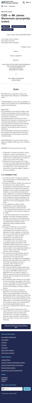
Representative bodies (8, 368)
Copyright (4, 348)
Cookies (3, 345)
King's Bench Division (19, 26)
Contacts (4, 342)
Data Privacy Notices (7, 350)
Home (5, 6)
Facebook (4, 377)
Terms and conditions (7, 353)
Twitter (3, 381)
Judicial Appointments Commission (12, 365)
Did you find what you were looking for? (16, 326)
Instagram (4, 379)
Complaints (4, 340)
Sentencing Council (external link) (11, 370)
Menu (27, 2)
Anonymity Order (7, 29)
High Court (6, 26)
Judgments (12, 6)
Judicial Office (5, 360)
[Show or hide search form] (24, 2)
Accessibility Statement (8, 337)
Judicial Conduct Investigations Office (13, 363)
